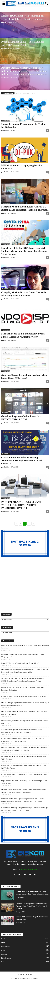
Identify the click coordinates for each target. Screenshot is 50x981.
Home (17, 93)
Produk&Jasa (25, 93)
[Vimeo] (25, 875)
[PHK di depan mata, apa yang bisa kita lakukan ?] (25, 150)
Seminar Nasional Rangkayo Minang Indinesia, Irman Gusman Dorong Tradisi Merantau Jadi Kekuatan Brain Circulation (22, 800)
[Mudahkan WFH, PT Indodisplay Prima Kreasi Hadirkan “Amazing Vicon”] (25, 318)
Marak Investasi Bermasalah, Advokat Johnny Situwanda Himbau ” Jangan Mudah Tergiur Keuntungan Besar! (24, 791)
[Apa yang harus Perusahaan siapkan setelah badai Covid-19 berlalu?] (25, 359)
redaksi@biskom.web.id (29, 870)
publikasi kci (5, 77)
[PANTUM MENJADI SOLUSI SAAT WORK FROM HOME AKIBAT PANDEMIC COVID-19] (25, 486)
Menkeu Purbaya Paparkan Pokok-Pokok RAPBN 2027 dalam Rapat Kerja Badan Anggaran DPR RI (25, 704)
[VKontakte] (30, 875)
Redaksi (3, 22)
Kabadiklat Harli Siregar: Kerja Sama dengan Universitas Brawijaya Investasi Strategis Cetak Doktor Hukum (24, 809)
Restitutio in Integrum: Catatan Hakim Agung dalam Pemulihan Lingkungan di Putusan (23, 655)
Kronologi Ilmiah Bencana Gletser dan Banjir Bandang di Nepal (23, 696)
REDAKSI (21, 974)
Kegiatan (4, 954)
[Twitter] (20, 875)
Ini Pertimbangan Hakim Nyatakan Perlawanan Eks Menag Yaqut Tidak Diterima (23, 757)
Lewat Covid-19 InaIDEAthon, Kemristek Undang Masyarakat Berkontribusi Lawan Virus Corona (24, 251)
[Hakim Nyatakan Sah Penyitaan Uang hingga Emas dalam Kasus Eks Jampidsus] (7, 895)
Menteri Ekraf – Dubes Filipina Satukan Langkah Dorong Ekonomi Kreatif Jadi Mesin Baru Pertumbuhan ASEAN (24, 670)
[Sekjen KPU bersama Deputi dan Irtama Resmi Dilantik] (7, 920)
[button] (46, 3)
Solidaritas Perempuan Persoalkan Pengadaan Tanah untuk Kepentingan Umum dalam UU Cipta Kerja (21, 731)
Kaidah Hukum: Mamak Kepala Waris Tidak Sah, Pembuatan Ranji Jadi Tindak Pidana (24, 766)
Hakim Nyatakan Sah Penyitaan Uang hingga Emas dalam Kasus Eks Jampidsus (25, 646)
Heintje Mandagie (6, 48)
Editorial (22, 9)
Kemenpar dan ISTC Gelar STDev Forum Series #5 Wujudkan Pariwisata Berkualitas (22, 688)
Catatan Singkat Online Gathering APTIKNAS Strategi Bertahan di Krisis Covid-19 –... (22, 460)
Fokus (3, 962)
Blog (15, 9)
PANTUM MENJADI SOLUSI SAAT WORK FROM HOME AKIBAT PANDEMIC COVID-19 (21, 505)
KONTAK (29, 974)
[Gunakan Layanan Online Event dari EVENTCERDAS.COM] (25, 401)
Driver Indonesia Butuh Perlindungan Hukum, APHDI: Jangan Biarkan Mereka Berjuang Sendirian (22, 740)
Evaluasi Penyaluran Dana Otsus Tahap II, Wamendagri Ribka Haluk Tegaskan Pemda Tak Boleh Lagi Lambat (24, 748)
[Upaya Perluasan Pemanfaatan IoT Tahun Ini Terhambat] (25, 108)
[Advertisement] (25, 583)
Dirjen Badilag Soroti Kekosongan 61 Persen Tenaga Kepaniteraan (24, 774)
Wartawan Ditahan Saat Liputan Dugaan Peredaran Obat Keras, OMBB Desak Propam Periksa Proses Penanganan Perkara (22, 679)
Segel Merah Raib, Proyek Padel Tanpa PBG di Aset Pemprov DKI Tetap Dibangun (24, 782)
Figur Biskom (38, 9)
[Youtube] (35, 875)
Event (29, 9)
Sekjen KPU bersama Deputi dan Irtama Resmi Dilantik (20, 663)
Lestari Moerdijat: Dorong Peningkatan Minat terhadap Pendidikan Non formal (24, 722)
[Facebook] (14, 875)
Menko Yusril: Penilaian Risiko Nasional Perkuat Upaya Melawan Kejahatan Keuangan (24, 713)
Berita (9, 9)
